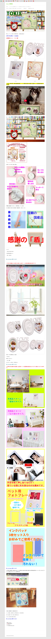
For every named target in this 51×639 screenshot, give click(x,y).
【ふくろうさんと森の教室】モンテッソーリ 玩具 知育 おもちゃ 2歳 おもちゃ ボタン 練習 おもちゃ (20, 6)
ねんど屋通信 (9, 4)
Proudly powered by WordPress (10, 635)
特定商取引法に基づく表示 (31, 8)
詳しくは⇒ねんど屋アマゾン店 (11, 364)
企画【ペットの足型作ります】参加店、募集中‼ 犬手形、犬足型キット (14, 8)
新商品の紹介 (25, 8)
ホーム (7, 6)
